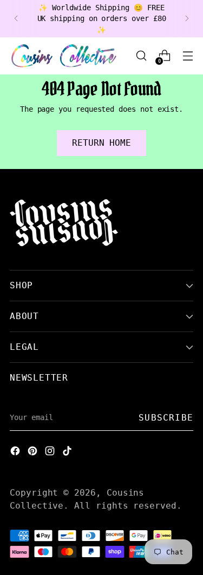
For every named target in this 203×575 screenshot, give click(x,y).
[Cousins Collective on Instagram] (50, 452)
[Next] (187, 18)
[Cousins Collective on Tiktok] (68, 452)
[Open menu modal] (187, 56)
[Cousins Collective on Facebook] (16, 452)
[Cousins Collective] (64, 56)
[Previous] (16, 18)
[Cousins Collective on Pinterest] (33, 452)
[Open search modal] (141, 56)
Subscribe (166, 417)
